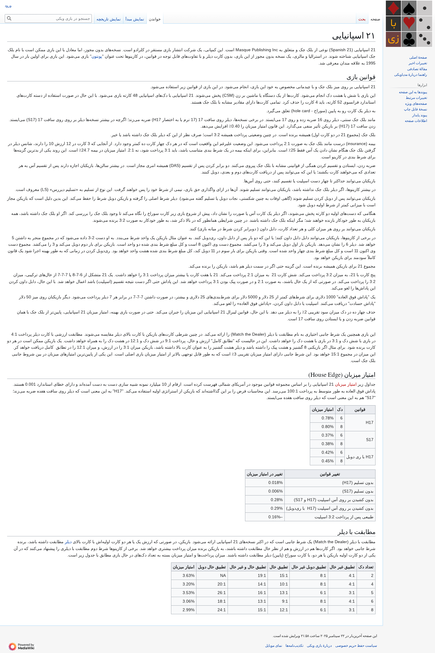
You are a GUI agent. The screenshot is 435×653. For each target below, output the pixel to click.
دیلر (68, 541)
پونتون (96, 56)
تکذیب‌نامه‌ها (294, 646)
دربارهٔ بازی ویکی (319, 646)
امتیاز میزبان (346, 384)
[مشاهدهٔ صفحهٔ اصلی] (409, 23)
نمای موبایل (273, 646)
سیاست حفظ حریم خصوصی (356, 646)
